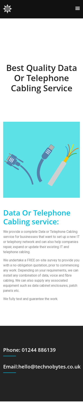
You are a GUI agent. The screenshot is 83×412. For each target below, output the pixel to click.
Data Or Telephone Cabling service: (36, 217)
